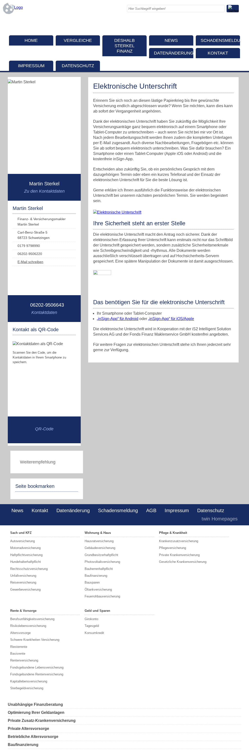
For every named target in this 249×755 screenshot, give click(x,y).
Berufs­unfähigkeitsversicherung (32, 619)
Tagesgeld (92, 626)
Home (31, 40)
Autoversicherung (22, 541)
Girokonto (91, 619)
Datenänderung (173, 53)
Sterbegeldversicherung (26, 688)
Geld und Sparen (97, 611)
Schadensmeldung (220, 40)
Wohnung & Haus (98, 533)
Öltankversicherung (98, 589)
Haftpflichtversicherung (26, 555)
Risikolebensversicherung (28, 626)
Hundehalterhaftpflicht (25, 562)
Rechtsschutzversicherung (29, 569)
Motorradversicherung (25, 548)
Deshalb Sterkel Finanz (124, 46)
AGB (151, 510)
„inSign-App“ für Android (117, 319)
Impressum (31, 65)
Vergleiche (78, 40)
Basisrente (17, 653)
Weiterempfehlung (37, 462)
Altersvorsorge (20, 633)
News (171, 40)
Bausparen (92, 582)
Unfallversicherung (23, 575)
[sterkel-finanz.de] (16, 7)
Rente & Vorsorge (23, 611)
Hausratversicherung (99, 541)
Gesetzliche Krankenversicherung (182, 562)
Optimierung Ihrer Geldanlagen (36, 712)
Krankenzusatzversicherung (178, 541)
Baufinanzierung (96, 575)
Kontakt (218, 53)
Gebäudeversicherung (100, 548)
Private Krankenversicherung (179, 555)
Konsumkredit (94, 633)
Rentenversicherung (24, 660)
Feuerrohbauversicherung (102, 596)
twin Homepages (220, 518)
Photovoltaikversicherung (102, 562)
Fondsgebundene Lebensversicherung (36, 667)
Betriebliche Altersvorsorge (33, 737)
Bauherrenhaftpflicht (99, 569)
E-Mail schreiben (30, 262)
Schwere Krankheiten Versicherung (34, 640)
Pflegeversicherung (172, 548)
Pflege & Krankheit (173, 533)
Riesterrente (18, 647)
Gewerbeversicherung (25, 589)
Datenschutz (78, 65)
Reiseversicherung (23, 582)
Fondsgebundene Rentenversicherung (36, 674)
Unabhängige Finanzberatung (35, 704)
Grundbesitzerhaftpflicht (101, 555)
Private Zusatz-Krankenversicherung (42, 720)
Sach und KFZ (21, 533)
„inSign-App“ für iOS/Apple (171, 319)
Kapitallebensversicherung (28, 681)
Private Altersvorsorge (28, 729)
